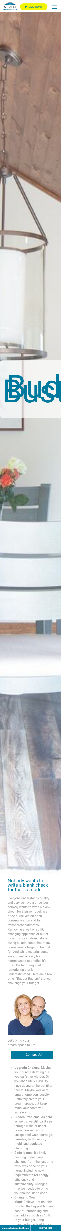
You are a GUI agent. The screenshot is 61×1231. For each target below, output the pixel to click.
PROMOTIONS (33, 6)
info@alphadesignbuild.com (15, 1228)
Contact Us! (34, 1055)
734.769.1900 (45, 1228)
